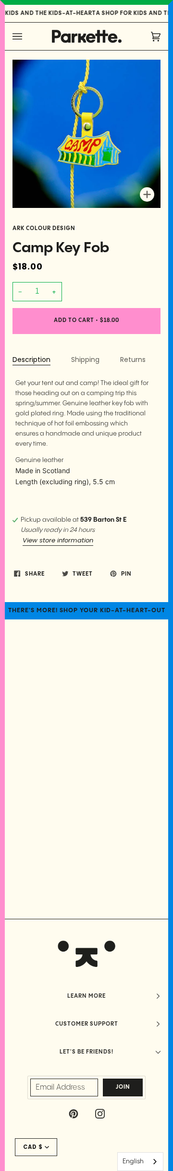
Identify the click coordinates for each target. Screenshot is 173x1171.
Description (31, 359)
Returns (133, 359)
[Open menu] (26, 36)
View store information (58, 540)
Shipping (85, 359)
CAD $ (33, 1147)
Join (123, 1087)
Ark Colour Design (43, 229)
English (133, 1161)
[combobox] (140, 1161)
